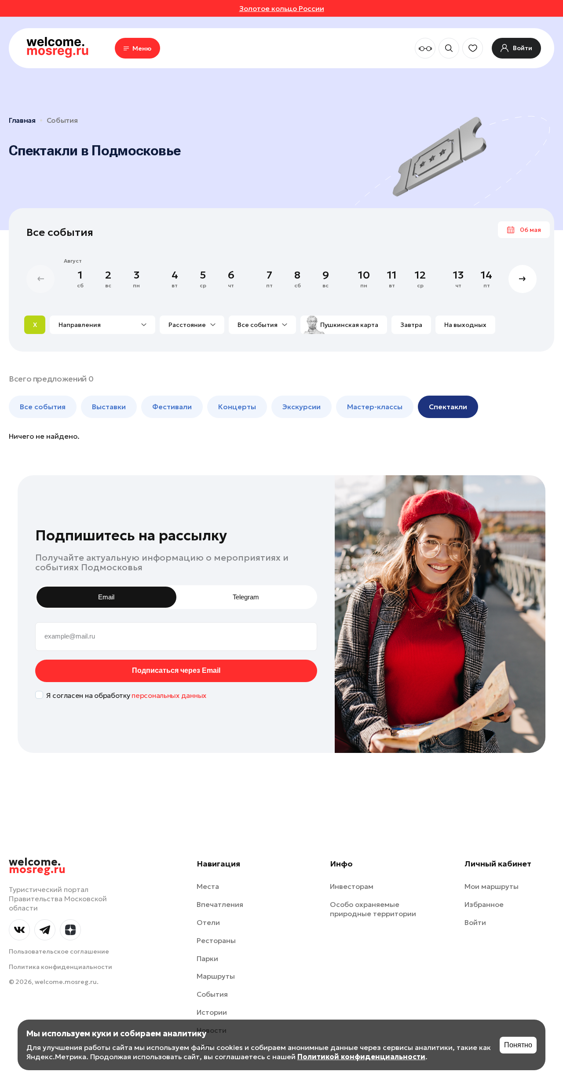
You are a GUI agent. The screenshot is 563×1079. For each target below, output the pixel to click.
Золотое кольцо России (281, 8)
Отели (208, 922)
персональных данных (169, 695)
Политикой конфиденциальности (361, 1056)
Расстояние (187, 325)
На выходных (465, 325)
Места (208, 886)
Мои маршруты (491, 886)
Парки (207, 958)
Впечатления (220, 904)
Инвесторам (351, 886)
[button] (522, 279)
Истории (212, 1012)
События (62, 120)
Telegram (246, 597)
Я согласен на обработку (126, 695)
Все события (258, 325)
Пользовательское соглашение (59, 951)
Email (106, 597)
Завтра (411, 325)
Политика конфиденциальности (60, 967)
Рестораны (216, 940)
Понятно (518, 1045)
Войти (475, 922)
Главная (22, 120)
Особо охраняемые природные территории (373, 909)
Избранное (484, 904)
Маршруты (216, 976)
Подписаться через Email (176, 670)
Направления (79, 325)
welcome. (37, 866)
